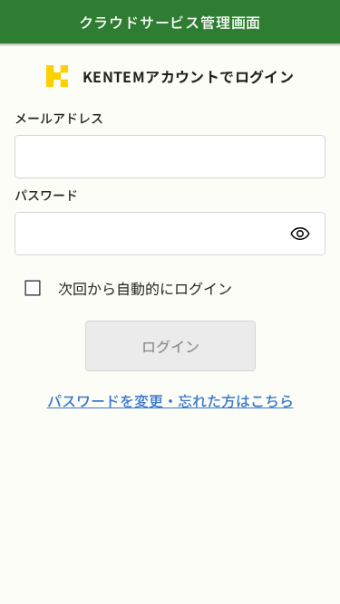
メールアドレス (59, 118)
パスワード (46, 195)
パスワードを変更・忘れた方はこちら (170, 400)
